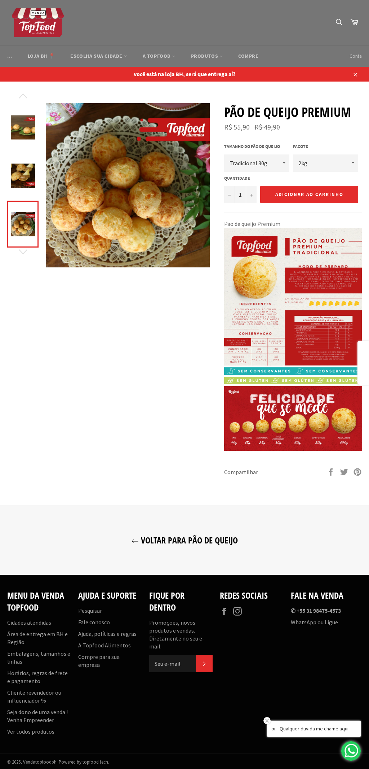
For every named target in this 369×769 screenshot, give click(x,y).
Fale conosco (94, 622)
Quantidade (237, 178)
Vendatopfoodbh (40, 762)
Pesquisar (90, 610)
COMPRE (248, 56)
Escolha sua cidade (97, 56)
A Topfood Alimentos (104, 645)
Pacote (300, 146)
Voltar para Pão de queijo (188, 540)
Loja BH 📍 (41, 56)
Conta (356, 56)
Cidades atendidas (29, 622)
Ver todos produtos (30, 731)
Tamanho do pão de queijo (252, 146)
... (9, 56)
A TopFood (157, 56)
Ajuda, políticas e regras (107, 633)
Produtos (205, 56)
